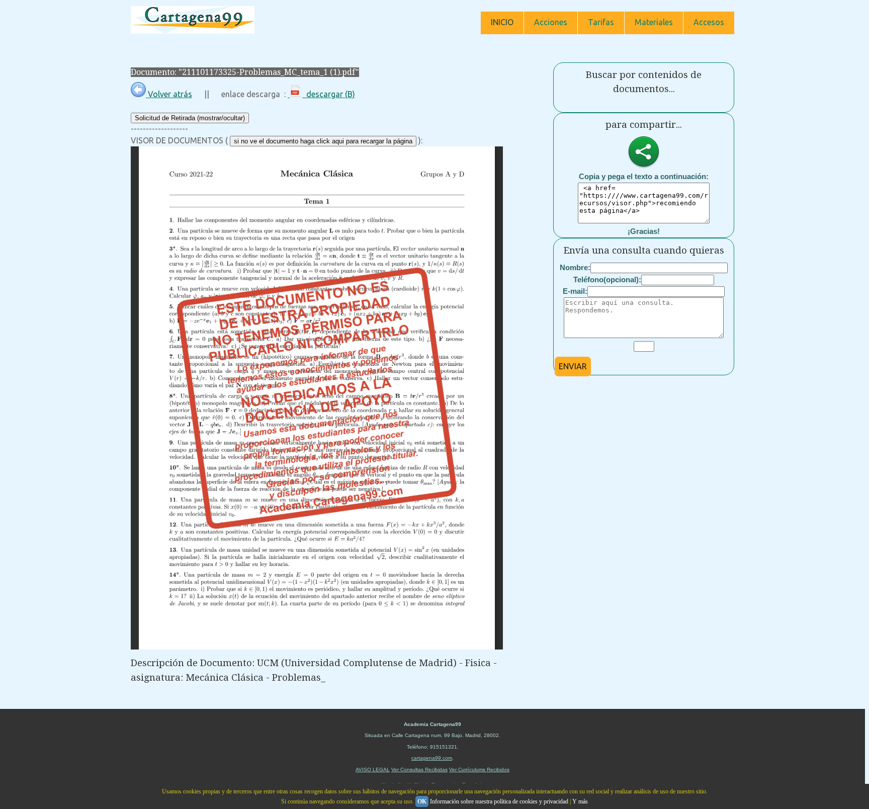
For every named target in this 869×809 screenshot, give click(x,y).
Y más (580, 801)
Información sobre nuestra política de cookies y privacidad (499, 801)
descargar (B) (328, 94)
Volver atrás (169, 94)
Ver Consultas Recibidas (419, 769)
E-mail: (575, 291)
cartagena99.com (431, 758)
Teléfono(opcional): (607, 279)
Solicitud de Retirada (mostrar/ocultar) (190, 118)
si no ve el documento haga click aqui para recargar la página (323, 141)
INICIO (502, 22)
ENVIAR (573, 366)
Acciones (550, 22)
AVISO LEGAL (373, 769)
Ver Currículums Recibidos (479, 769)
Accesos (708, 22)
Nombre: (575, 267)
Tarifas (601, 22)
